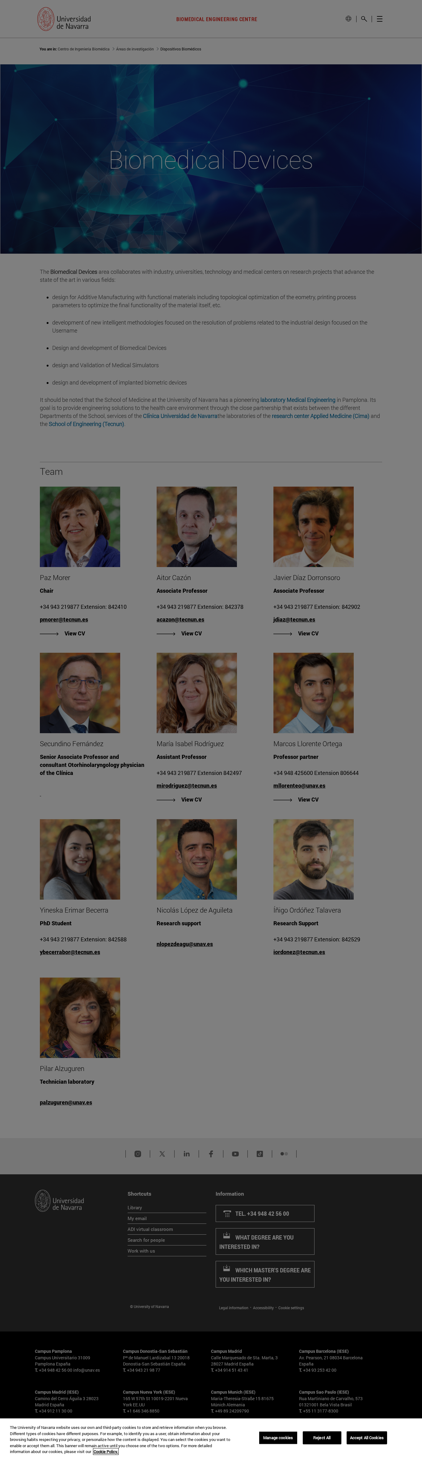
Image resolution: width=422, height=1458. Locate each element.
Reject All (322, 1437)
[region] (211, 1438)
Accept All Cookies (367, 1437)
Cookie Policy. (106, 1451)
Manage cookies (278, 1437)
